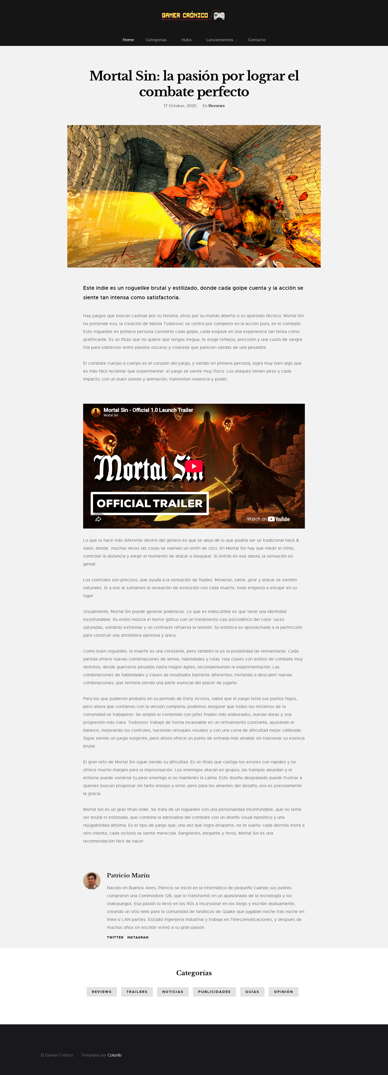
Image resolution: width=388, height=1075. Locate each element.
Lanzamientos (219, 39)
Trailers (137, 992)
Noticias (172, 992)
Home (128, 39)
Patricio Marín (128, 875)
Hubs (186, 39)
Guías (252, 992)
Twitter (115, 937)
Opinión (283, 992)
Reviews (217, 105)
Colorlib (115, 1055)
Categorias (156, 39)
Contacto (257, 39)
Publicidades (214, 992)
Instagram (138, 937)
